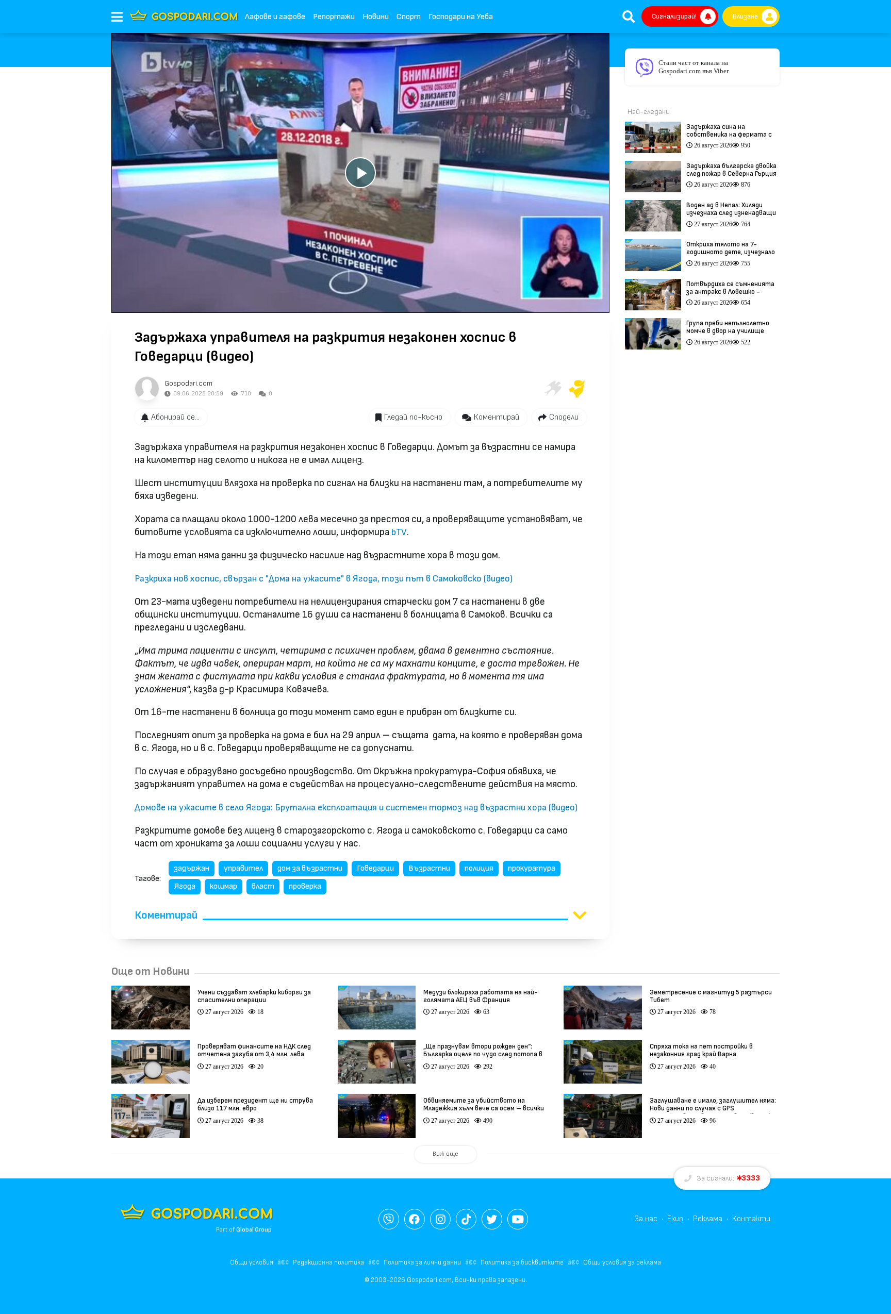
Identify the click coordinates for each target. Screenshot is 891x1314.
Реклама (707, 1219)
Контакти (751, 1219)
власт (263, 886)
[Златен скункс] (577, 388)
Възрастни (429, 868)
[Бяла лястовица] (552, 388)
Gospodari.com (188, 383)
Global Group (254, 1230)
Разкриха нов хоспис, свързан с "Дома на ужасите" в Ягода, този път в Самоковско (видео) (324, 578)
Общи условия (251, 1262)
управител (243, 868)
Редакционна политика (328, 1262)
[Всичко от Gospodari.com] (147, 388)
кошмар (223, 886)
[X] (492, 1219)
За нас (645, 1219)
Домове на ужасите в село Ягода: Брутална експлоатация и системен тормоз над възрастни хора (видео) (356, 807)
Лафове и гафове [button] (275, 17)
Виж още (445, 1154)
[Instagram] (440, 1219)
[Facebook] (414, 1219)
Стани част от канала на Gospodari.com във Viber (693, 66)
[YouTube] (517, 1219)
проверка (305, 886)
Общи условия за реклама (622, 1262)
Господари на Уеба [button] (460, 17)
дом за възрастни (309, 868)
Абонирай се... (175, 417)
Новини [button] (375, 17)
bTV (399, 532)
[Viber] (388, 1219)
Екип (675, 1219)
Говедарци (375, 868)
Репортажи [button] (334, 17)
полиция (479, 868)
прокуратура (531, 868)
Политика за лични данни (422, 1262)
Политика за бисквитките (522, 1262)
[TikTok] (466, 1219)
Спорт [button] (409, 17)
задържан (191, 868)
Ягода (184, 886)
